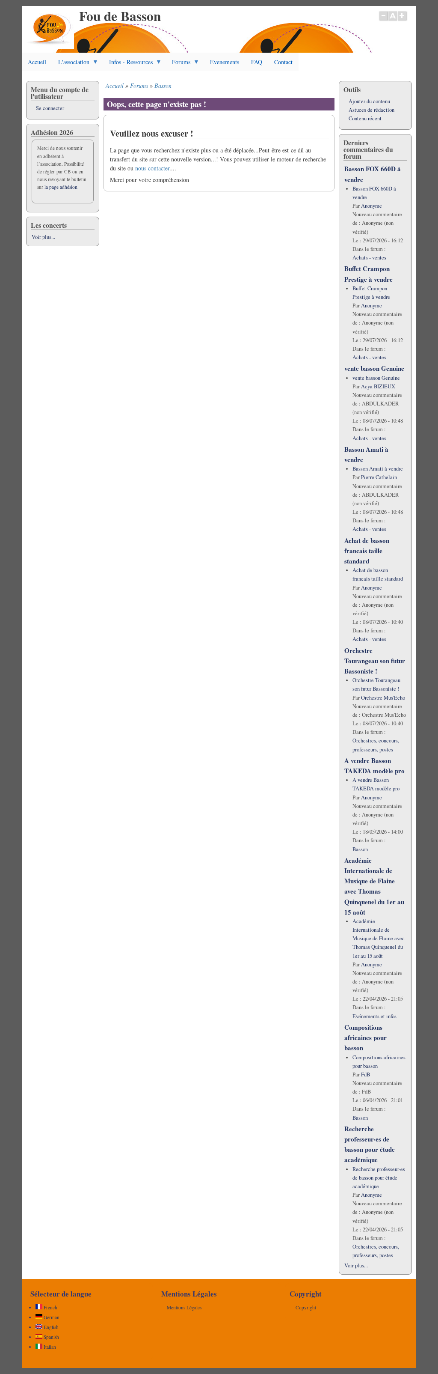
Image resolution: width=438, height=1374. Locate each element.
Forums (178, 64)
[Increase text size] (403, 20)
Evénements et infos (374, 1016)
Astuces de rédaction (371, 109)
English (50, 1327)
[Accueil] (50, 46)
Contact (283, 62)
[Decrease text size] (383, 20)
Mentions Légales (184, 1307)
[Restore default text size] (392, 20)
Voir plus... (43, 237)
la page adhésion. (61, 187)
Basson (163, 85)
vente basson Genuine (374, 368)
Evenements (224, 62)
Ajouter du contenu (369, 101)
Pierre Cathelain (379, 477)
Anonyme (371, 205)
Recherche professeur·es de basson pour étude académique (378, 1177)
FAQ (256, 62)
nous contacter (152, 168)
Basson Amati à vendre (377, 468)
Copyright (306, 1307)
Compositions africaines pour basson (365, 1037)
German (50, 1317)
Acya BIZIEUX (378, 386)
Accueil (37, 62)
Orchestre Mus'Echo (383, 697)
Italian (49, 1347)
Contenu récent (365, 118)
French (49, 1307)
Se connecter (50, 108)
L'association (70, 64)
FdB (365, 1074)
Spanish (50, 1337)
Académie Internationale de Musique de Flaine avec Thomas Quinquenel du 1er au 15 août (378, 939)
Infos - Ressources (128, 64)
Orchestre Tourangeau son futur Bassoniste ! (374, 661)
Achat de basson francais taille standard (366, 551)
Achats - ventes (369, 257)
